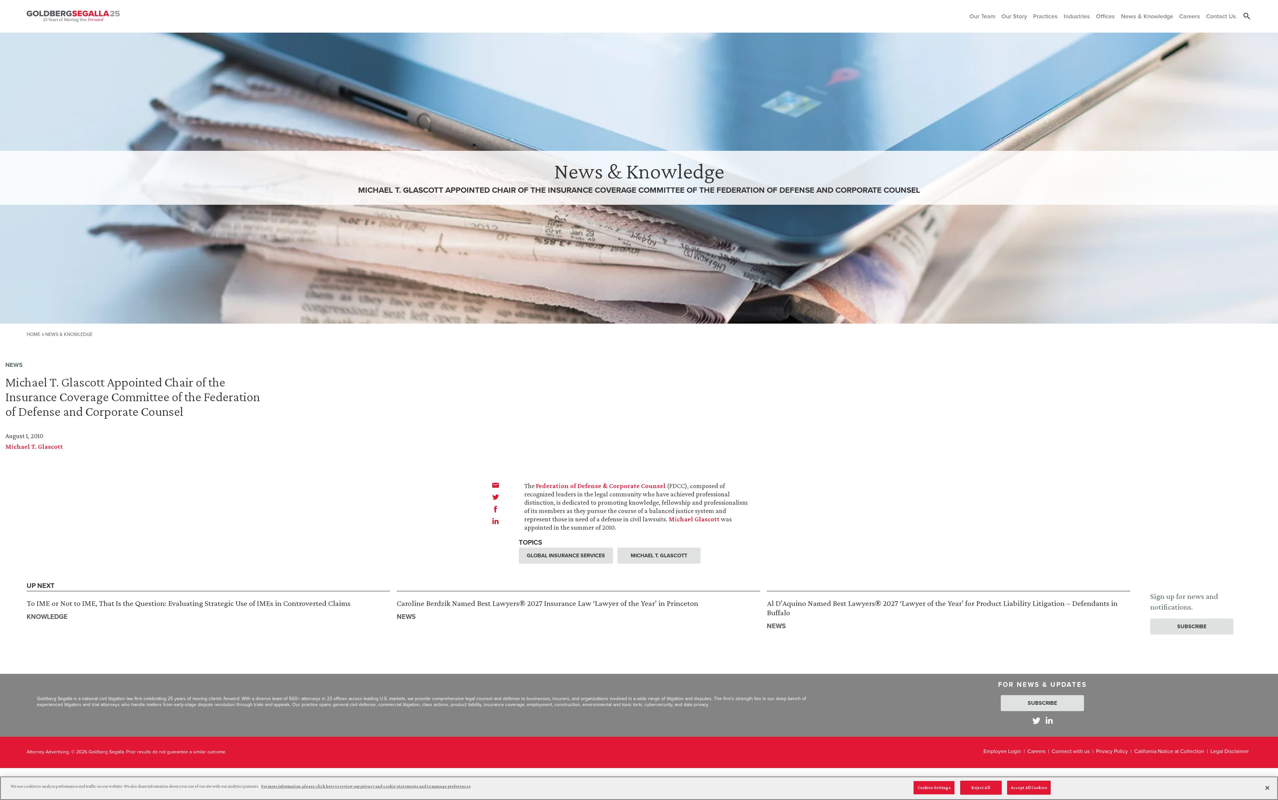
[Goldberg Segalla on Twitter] (1036, 720)
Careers (1036, 751)
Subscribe (1191, 626)
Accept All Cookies (1029, 787)
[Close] (1267, 787)
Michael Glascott (694, 519)
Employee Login (1002, 751)
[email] (495, 485)
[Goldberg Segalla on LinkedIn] (1049, 720)
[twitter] (495, 497)
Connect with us (1071, 751)
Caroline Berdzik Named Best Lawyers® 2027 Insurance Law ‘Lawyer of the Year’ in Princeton (547, 603)
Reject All (980, 787)
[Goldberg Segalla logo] (73, 16)
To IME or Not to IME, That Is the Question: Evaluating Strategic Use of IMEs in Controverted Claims (188, 603)
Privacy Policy (1112, 751)
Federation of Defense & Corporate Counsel (601, 485)
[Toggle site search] (1246, 16)
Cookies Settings (934, 787)
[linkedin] (495, 521)
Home (33, 334)
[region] (639, 788)
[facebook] (495, 509)
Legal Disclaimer (1229, 751)
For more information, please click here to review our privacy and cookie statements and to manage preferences (366, 786)
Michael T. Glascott (34, 446)
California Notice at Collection (1169, 751)
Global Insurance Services (566, 555)
